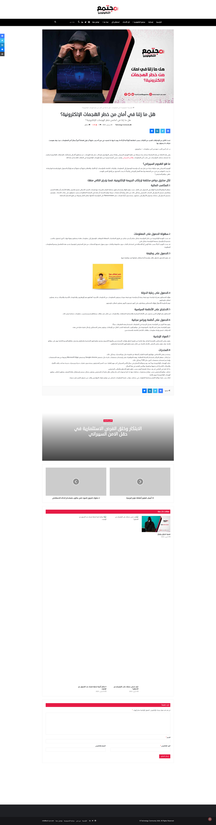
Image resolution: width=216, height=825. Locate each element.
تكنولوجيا (124, 108)
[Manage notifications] (210, 819)
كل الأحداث (126, 22)
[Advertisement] (108, 215)
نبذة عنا (106, 22)
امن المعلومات (115, 108)
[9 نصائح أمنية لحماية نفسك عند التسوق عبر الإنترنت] (92, 600)
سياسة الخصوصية (69, 821)
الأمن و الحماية (108, 420)
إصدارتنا (150, 22)
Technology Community (122, 125)
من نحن (78, 821)
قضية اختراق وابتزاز (164, 534)
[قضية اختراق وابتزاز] (156, 524)
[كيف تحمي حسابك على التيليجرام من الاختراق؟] (124, 600)
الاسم (168, 737)
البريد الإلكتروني (165, 746)
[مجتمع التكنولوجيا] (108, 9)
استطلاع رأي (115, 22)
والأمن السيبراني (127, 158)
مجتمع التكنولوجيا (139, 22)
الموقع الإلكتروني (100, 746)
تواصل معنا (95, 22)
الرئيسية (159, 22)
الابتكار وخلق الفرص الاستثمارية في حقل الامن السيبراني (108, 431)
